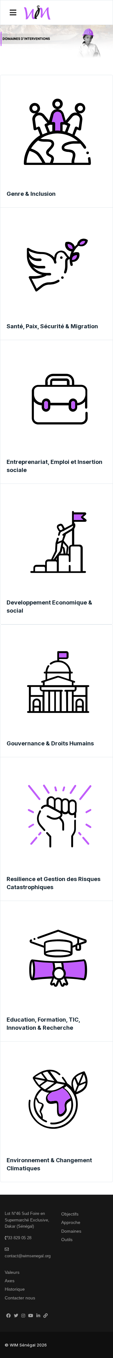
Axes (9, 1280)
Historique (15, 1289)
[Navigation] (13, 12)
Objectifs (69, 1213)
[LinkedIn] (38, 1315)
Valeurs (12, 1272)
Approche (70, 1222)
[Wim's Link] (45, 1315)
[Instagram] (23, 1315)
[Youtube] (30, 1315)
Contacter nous (20, 1297)
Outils (67, 1239)
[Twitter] (16, 1315)
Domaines (71, 1231)
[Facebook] (8, 1315)
